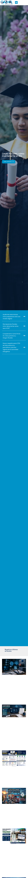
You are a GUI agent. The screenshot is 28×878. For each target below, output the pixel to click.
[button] (16, 2)
